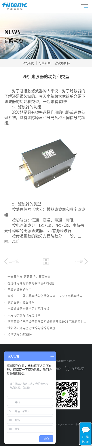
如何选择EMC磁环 (18, 334)
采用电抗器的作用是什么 (22, 315)
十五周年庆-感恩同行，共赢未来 (27, 276)
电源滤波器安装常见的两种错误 (26, 308)
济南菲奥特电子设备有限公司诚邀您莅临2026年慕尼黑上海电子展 (46, 321)
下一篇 (78, 261)
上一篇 (14, 261)
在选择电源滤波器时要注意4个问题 (29, 283)
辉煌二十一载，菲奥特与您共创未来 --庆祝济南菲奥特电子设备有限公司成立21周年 (46, 296)
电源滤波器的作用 (17, 289)
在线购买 (77, 369)
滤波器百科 (62, 63)
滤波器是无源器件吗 (19, 302)
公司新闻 (28, 63)
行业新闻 (44, 63)
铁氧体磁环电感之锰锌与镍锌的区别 (29, 328)
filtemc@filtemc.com (61, 361)
